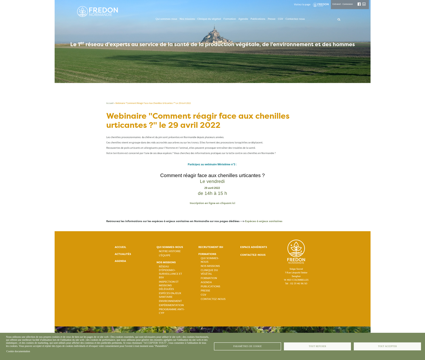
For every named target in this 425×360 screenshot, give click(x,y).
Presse (271, 19)
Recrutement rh (210, 247)
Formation (229, 19)
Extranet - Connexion (343, 3)
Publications (258, 19)
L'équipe (164, 255)
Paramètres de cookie (247, 346)
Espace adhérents (253, 247)
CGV (280, 19)
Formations (207, 254)
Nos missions (187, 19)
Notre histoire (170, 251)
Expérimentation (171, 305)
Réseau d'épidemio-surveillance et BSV (170, 272)
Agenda (243, 19)
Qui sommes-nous (166, 19)
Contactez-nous (295, 19)
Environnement (170, 301)
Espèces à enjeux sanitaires (263, 221)
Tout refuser (317, 346)
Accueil (109, 103)
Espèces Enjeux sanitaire (170, 295)
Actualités (123, 254)
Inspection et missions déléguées (169, 285)
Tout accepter (387, 346)
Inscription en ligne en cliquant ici (212, 203)
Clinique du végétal (209, 19)
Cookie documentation (18, 351)
